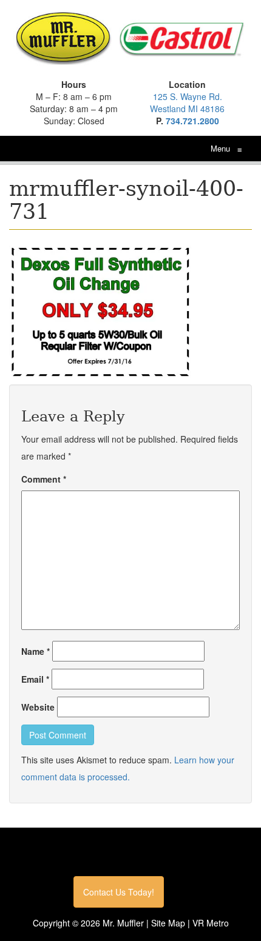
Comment (43, 479)
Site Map (168, 923)
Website (38, 707)
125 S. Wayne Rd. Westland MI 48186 (187, 102)
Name (35, 651)
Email (35, 679)
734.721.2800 (192, 121)
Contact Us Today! (118, 892)
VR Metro (210, 923)
